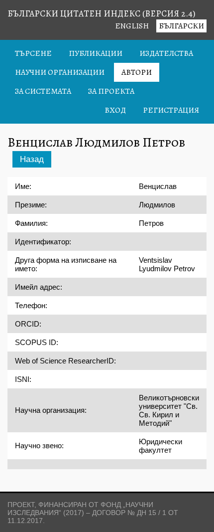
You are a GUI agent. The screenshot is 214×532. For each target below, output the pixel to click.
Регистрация (171, 110)
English (132, 25)
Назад (32, 159)
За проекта (111, 91)
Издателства (166, 53)
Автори (136, 72)
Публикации (95, 53)
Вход (115, 110)
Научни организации (60, 72)
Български (181, 25)
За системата (43, 91)
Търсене (33, 53)
